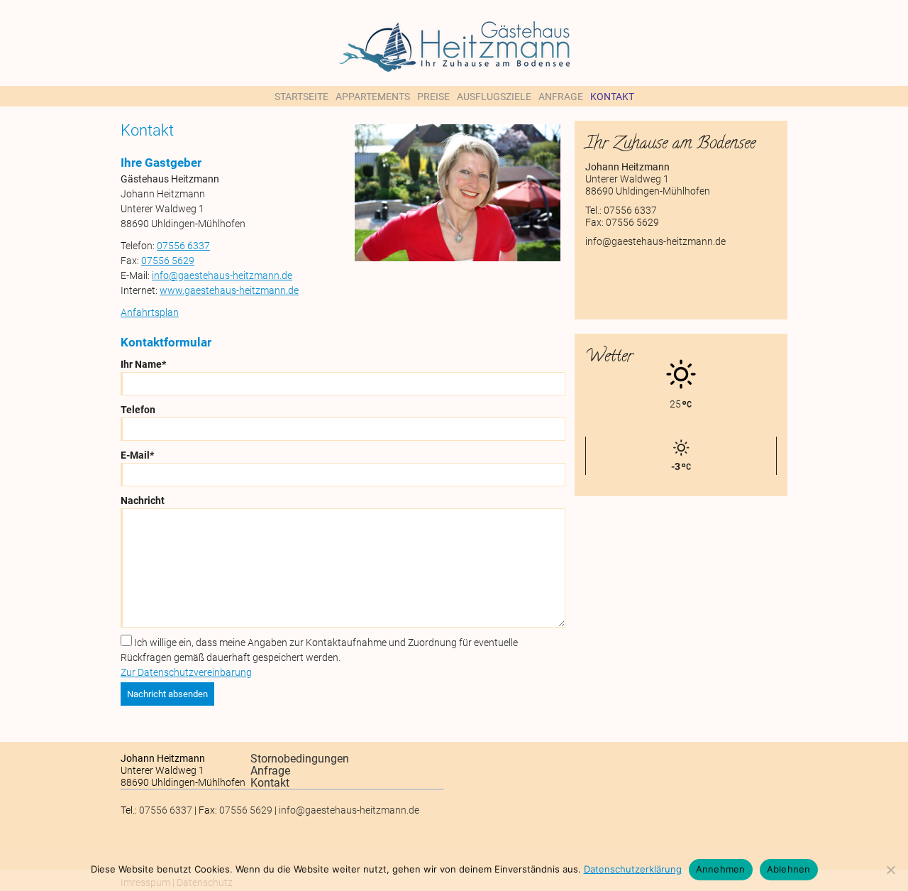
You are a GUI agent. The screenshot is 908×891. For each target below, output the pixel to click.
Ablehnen (789, 869)
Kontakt (612, 96)
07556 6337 (183, 245)
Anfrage (560, 96)
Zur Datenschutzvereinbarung (186, 672)
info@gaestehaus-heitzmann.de (222, 275)
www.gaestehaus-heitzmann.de (229, 290)
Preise (433, 96)
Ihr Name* (143, 364)
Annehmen (721, 869)
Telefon (138, 409)
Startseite (301, 96)
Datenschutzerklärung (633, 869)
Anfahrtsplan (150, 312)
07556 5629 (167, 260)
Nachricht (143, 500)
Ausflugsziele (494, 96)
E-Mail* (137, 455)
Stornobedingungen (299, 758)
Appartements (373, 96)
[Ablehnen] (890, 870)
